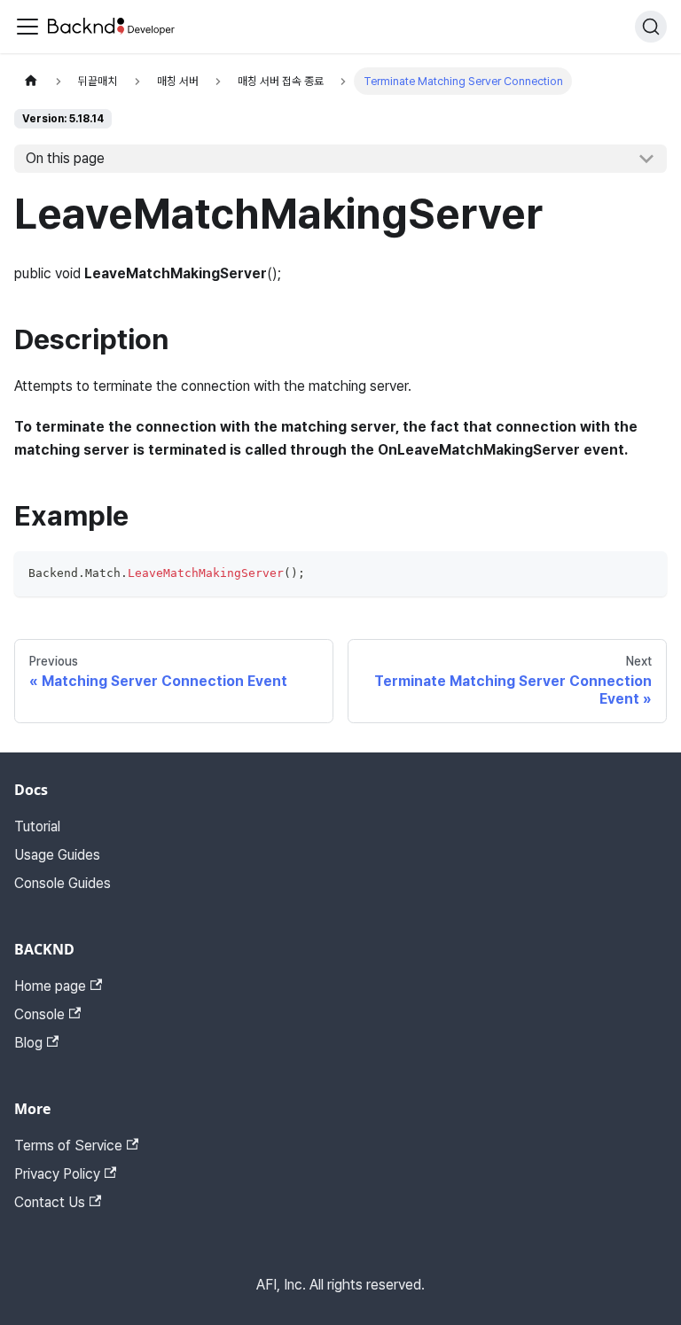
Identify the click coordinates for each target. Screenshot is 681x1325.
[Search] (651, 27)
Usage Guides (57, 854)
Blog (28, 1042)
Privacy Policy (57, 1173)
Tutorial (37, 826)
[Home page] (31, 81)
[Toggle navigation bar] (27, 26)
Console (39, 1014)
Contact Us (49, 1202)
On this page (65, 158)
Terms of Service (68, 1145)
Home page (50, 986)
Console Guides (62, 883)
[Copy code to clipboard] (645, 573)
